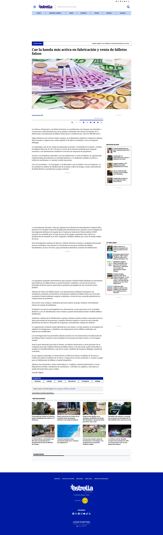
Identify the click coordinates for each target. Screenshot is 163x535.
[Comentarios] (72, 122)
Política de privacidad (101, 478)
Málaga (97, 381)
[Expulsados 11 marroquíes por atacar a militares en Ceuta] (110, 158)
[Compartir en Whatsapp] (101, 122)
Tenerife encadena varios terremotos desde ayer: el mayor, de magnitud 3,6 (68, 440)
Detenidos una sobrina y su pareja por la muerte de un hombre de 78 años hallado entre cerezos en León (119, 418)
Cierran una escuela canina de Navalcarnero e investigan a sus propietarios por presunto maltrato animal (93, 441)
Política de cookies (68, 478)
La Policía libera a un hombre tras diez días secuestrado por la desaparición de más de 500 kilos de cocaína (43, 441)
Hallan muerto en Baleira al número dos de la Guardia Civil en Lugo (120, 249)
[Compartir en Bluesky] (90, 122)
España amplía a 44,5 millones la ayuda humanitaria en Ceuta (62, 43)
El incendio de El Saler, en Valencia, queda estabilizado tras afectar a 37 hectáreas (43, 418)
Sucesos (37, 381)
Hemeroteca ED (37, 115)
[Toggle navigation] (34, 7)
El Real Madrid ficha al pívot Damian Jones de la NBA (121, 150)
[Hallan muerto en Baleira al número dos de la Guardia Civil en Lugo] (110, 248)
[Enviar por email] (76, 122)
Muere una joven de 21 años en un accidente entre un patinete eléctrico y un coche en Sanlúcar (68, 418)
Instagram (60, 389)
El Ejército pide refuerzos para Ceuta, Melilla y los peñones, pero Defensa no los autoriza (120, 289)
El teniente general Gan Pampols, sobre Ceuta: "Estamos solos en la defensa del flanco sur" (121, 256)
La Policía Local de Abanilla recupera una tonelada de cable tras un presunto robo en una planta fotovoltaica (118, 441)
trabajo (49, 381)
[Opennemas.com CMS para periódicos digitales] (81, 524)
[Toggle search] (128, 7)
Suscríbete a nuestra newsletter (42, 392)
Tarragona (85, 381)
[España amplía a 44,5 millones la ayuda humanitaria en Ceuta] (110, 165)
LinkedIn (72, 389)
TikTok (66, 389)
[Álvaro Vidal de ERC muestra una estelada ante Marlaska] (110, 173)
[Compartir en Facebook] (83, 122)
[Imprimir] (80, 122)
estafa (60, 381)
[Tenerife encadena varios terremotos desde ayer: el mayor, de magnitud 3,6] (68, 431)
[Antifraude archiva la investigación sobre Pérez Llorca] (110, 180)
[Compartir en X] (87, 122)
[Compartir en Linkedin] (98, 122)
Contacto (57, 478)
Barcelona (72, 381)
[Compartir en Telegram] (94, 122)
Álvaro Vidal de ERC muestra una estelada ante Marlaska (120, 172)
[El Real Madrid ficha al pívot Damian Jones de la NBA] (110, 150)
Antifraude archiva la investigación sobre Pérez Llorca (120, 179)
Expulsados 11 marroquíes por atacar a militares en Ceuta (121, 157)
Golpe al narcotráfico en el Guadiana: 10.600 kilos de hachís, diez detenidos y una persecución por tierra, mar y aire (93, 419)
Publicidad (79, 478)
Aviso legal (88, 478)
